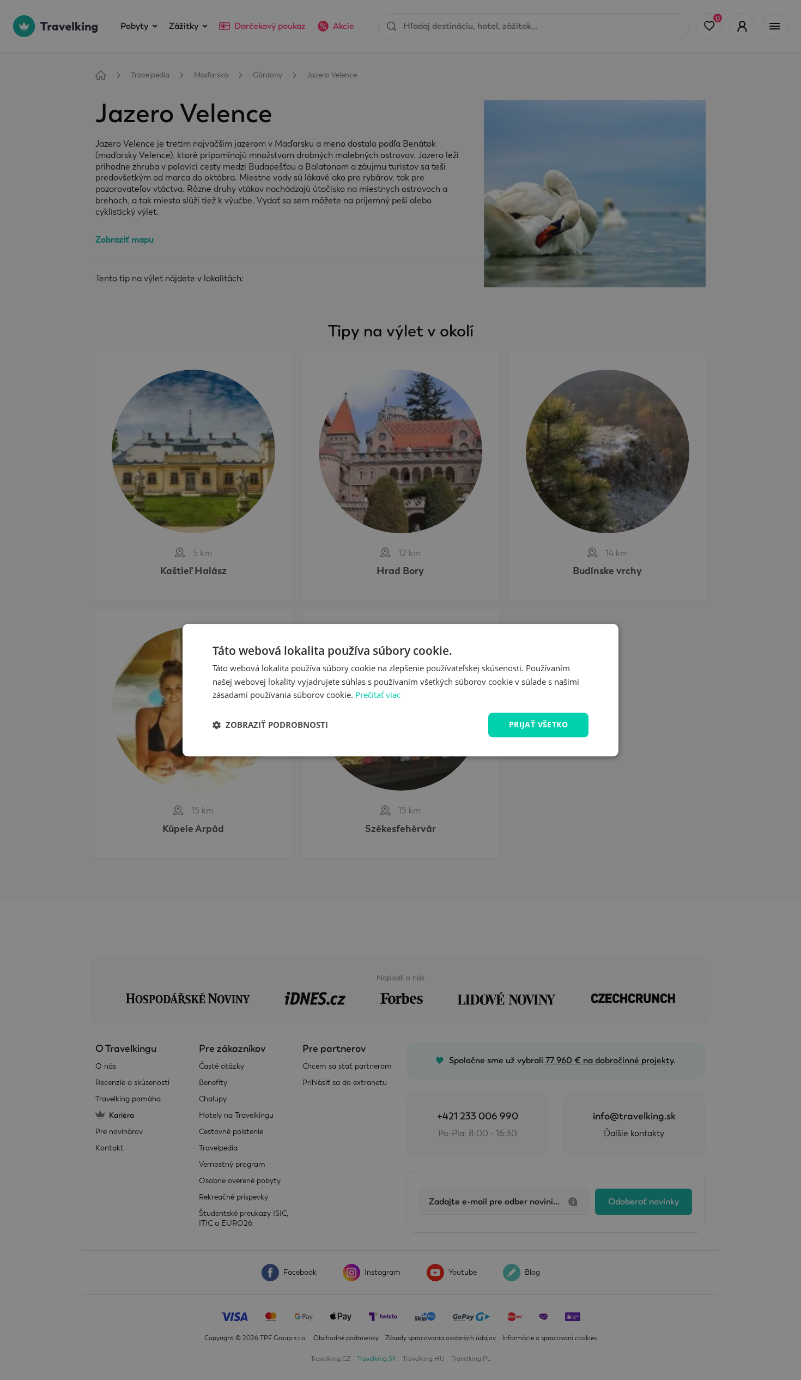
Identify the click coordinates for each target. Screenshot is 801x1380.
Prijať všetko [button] (538, 724)
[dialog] (400, 690)
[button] (270, 725)
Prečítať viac (377, 695)
